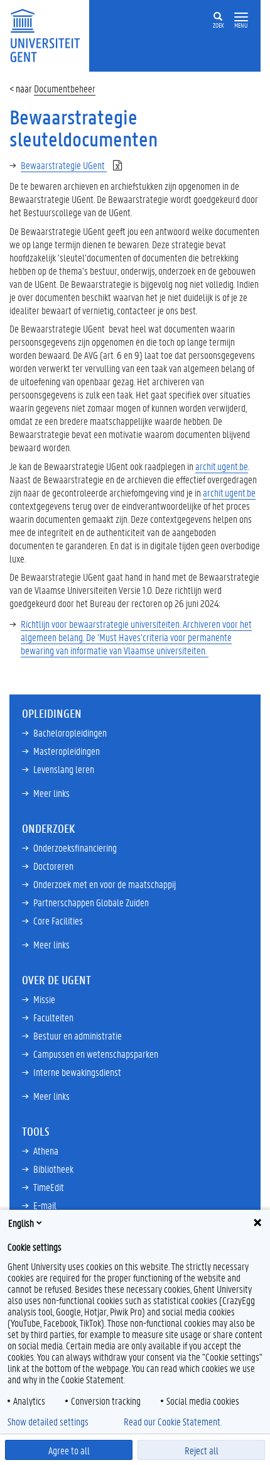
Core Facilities (58, 920)
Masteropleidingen (66, 750)
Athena (45, 1150)
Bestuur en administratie (77, 1035)
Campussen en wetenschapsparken (95, 1053)
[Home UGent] (49, 34)
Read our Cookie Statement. (173, 1422)
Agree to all (69, 1450)
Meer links (51, 792)
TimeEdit (48, 1186)
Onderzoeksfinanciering (75, 847)
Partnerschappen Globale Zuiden (91, 902)
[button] (241, 17)
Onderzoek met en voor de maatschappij (104, 884)
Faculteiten (53, 1017)
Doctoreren (53, 865)
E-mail (45, 1205)
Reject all (202, 1450)
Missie (44, 999)
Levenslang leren (63, 769)
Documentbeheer (64, 88)
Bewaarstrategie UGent (64, 165)
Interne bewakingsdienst (77, 1071)
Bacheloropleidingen (70, 732)
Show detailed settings (48, 1422)
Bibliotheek (53, 1168)
